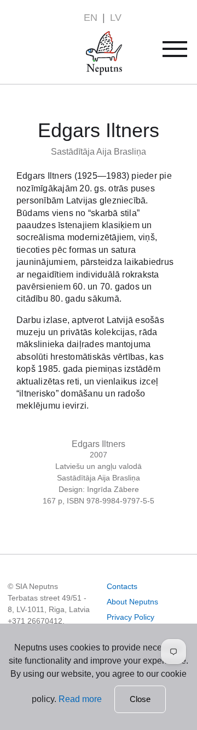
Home (88, 37)
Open (182, 53)
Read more (80, 699)
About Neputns (132, 601)
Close (140, 699)
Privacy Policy (130, 617)
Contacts (122, 586)
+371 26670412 (35, 620)
